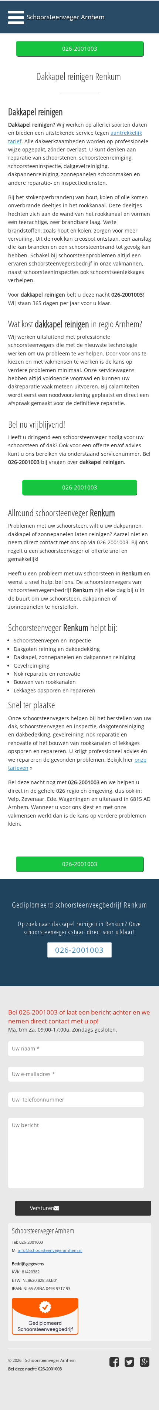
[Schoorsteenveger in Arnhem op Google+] (145, 1361)
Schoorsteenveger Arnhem (66, 17)
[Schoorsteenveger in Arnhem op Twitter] (130, 1361)
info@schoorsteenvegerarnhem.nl (50, 1250)
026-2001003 (79, 49)
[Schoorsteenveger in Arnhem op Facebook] (115, 1361)
